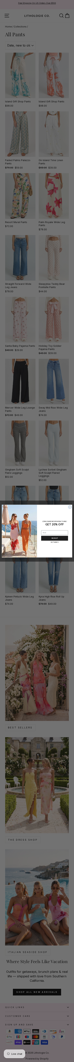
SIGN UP (54, 538)
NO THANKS (54, 542)
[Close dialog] (70, 507)
